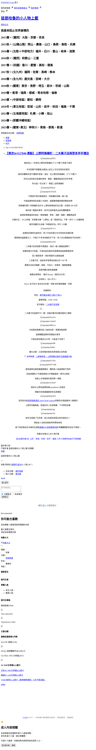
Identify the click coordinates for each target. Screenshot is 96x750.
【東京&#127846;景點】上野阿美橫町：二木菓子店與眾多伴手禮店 (47, 153)
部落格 (8, 141)
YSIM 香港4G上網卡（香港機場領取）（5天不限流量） (23, 680)
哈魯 (3, 451)
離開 (13, 745)
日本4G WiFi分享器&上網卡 (12, 670)
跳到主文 (4, 25)
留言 (19, 465)
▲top (3, 478)
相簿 (7, 138)
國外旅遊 (19, 471)
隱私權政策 (61, 717)
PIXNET (30, 717)
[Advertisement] (12, 700)
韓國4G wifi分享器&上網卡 (12, 675)
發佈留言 (5, 497)
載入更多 (5, 483)
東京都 (18, 474)
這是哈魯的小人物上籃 (19, 18)
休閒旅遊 (20, 133)
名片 (7, 143)
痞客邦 (14, 465)
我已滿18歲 (6, 745)
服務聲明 (70, 717)
